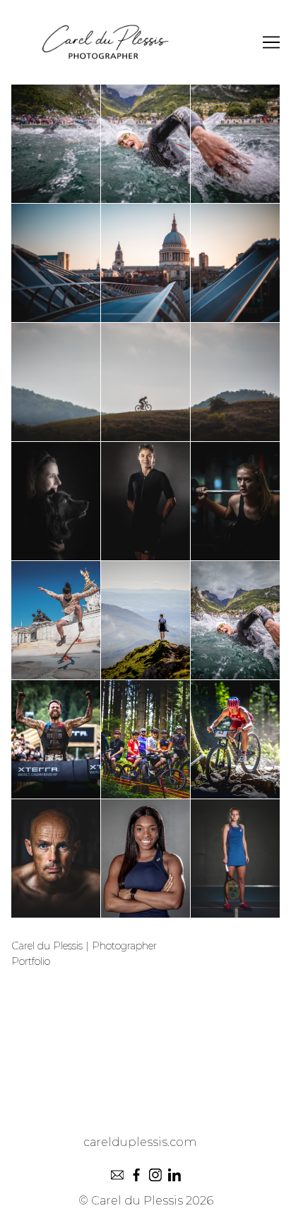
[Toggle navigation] (271, 42)
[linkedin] (174, 1174)
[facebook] (136, 1174)
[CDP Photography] (145, 42)
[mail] (117, 1174)
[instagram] (155, 1174)
